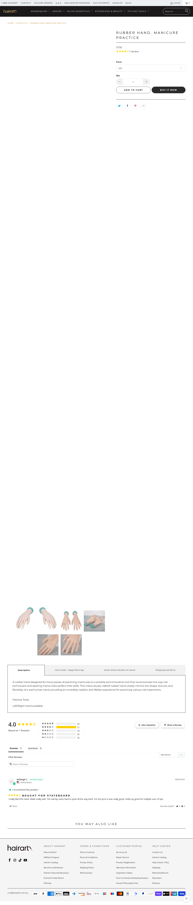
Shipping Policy (87, 867)
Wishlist (117, 3)
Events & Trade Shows (54, 878)
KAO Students (101, 3)
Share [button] (14, 806)
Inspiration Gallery (124, 873)
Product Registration (125, 862)
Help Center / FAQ (160, 862)
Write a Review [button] (174, 725)
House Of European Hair (127, 883)
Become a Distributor (53, 867)
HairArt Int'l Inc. (21, 893)
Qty (118, 75)
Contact (26, 3)
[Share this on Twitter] (119, 105)
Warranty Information (126, 867)
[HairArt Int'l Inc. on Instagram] (15, 860)
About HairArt (50, 852)
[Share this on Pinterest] (135, 105)
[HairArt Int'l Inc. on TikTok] (20, 860)
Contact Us (157, 852)
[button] (41, 11)
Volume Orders (43, 3)
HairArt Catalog (51, 862)
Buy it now (168, 90)
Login (176, 3)
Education (157, 878)
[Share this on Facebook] (127, 105)
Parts (119, 62)
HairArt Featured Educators (56, 873)
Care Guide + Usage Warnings (69, 670)
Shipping (156, 867)
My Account (121, 852)
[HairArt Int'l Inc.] (10, 11)
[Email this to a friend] (143, 105)
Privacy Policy (86, 862)
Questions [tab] (33, 748)
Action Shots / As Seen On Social (119, 670)
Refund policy (86, 873)
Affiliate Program (51, 857)
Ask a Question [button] (148, 725)
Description (24, 670)
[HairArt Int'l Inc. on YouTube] (25, 860)
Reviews (156, 883)
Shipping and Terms (165, 670)
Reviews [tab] (14, 748)
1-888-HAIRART (10, 3)
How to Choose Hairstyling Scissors (132, 878)
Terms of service (87, 852)
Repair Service (122, 857)
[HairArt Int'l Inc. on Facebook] (10, 860)
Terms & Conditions (89, 857)
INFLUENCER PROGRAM (77, 3)
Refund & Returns (160, 873)
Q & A (58, 3)
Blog (128, 3)
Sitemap (47, 883)
